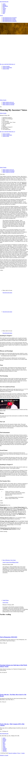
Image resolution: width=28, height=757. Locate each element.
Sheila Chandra (3, 100)
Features (4, 8)
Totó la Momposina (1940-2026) (8, 637)
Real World (7, 64)
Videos (4, 9)
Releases (4, 5)
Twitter (4, 747)
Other (6, 68)
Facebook (5, 748)
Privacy (19, 753)
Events (4, 10)
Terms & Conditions (12, 753)
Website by (4, 755)
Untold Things (6, 600)
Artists (4, 3)
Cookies (23, 753)
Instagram (5, 750)
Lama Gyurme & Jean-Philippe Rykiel (10, 562)
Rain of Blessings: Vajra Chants (9, 560)
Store (4, 13)
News (4, 7)
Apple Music (7, 67)
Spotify (6, 66)
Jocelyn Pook (5, 602)
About (4, 12)
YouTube (4, 749)
